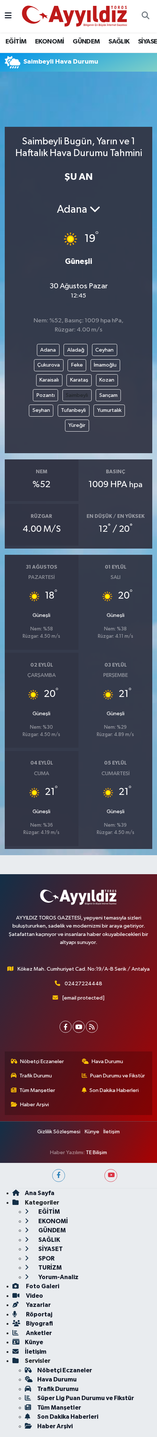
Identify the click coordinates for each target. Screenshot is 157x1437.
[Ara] (145, 16)
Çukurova (48, 365)
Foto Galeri (42, 1286)
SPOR (45, 1258)
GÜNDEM (86, 41)
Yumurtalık (109, 410)
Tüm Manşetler (37, 1090)
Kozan (106, 380)
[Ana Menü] (8, 16)
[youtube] (110, 1175)
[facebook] (58, 1175)
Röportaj (38, 1314)
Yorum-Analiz (57, 1277)
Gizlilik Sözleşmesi (58, 1131)
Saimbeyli (77, 395)
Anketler (38, 1333)
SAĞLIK (118, 41)
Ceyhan (104, 350)
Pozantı (46, 395)
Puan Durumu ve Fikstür (117, 1075)
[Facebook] (66, 1027)
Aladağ (75, 350)
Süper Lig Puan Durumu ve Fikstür (85, 1398)
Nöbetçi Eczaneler (42, 1061)
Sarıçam (108, 395)
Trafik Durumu (35, 1075)
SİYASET (50, 1249)
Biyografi (39, 1323)
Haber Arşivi (34, 1104)
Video (34, 1296)
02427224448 (83, 983)
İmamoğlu (105, 365)
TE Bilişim (96, 1152)
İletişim (111, 1131)
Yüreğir (76, 425)
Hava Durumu (107, 1061)
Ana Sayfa (39, 1193)
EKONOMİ (49, 41)
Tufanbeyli (73, 410)
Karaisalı (49, 380)
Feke (77, 365)
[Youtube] (79, 1027)
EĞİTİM (15, 41)
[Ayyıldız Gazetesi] (75, 16)
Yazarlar (38, 1305)
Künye (92, 1131)
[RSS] (92, 1027)
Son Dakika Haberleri (114, 1090)
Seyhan (41, 410)
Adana (48, 350)
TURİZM (49, 1268)
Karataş (79, 380)
